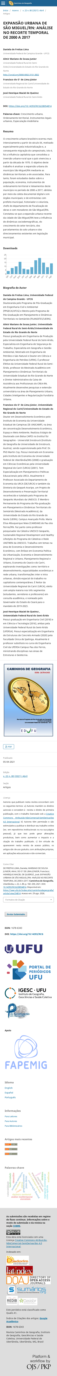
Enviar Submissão (16, 914)
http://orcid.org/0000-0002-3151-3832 (21, 74)
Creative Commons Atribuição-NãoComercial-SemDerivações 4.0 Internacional (28, 817)
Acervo (15, 10)
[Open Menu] (3, 3)
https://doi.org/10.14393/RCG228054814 (30, 106)
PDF (10, 746)
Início (5, 10)
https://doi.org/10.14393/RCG (26, 934)
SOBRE (16, 1225)
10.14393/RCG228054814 (14, 887)
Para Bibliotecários (13, 1125)
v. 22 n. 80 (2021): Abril (33, 10)
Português (10, 1097)
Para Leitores (11, 1116)
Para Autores (11, 1121)
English (9, 1087)
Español (9, 1092)
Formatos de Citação (15, 899)
